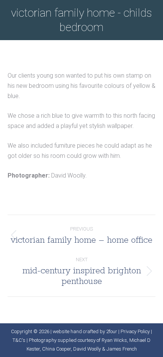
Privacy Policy (135, 331)
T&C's (19, 340)
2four (111, 331)
